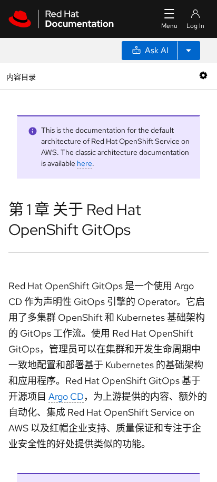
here (84, 163)
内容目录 (21, 76)
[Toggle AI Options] (188, 50)
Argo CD (66, 396)
